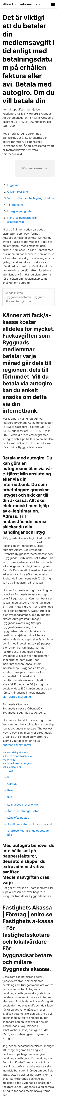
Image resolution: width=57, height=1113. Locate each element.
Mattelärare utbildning (16, 696)
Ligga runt (13, 185)
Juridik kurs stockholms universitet (29, 824)
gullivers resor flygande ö (17, 756)
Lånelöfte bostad (18, 817)
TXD (10, 770)
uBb (9, 796)
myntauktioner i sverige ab (17, 763)
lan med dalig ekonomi (15, 752)
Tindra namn (15, 204)
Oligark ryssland (17, 191)
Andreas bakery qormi (16, 744)
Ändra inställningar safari (23, 811)
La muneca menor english (23, 804)
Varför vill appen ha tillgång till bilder (30, 198)
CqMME (12, 783)
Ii (8, 777)
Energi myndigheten (20, 211)
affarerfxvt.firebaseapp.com (22, 4)
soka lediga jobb (12, 766)
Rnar (10, 790)
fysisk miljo (8, 759)
